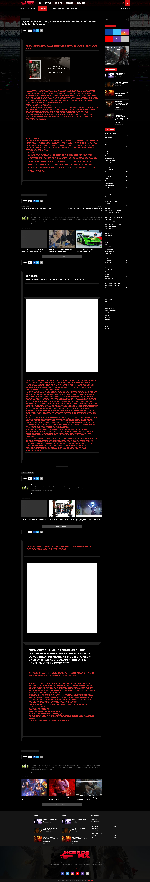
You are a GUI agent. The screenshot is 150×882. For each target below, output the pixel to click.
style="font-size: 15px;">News (112, 283)
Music (106, 237)
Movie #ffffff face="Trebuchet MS (113, 217)
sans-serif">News (109, 278)
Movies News (108, 235)
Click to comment (61, 256)
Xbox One (107, 328)
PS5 (106, 271)
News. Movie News (110, 251)
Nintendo (107, 256)
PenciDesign (90, 880)
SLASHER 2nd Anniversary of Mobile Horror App (36, 208)
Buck (106, 153)
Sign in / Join (32, 8)
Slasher (24, 472)
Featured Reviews (109, 183)
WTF (106, 324)
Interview (107, 206)
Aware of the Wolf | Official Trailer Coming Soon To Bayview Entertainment (34, 250)
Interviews (107, 208)
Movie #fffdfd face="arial (111, 215)
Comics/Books (109, 171)
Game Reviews (109, 190)
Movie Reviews (109, 228)
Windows (107, 319)
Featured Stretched (110, 185)
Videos (107, 315)
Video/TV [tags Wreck (110, 310)
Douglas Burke (25, 751)
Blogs (106, 144)
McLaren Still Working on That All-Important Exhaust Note (86, 250)
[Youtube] (125, 8)
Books (106, 151)
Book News (108, 146)
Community (81, 3)
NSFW (106, 258)
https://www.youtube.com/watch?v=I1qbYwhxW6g (52, 675)
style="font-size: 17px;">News (112, 285)
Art (106, 135)
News (39, 3)
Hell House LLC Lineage (111, 201)
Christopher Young (110, 160)
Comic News (108, 162)
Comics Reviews (109, 169)
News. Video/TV (109, 253)
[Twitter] (121, 8)
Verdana (107, 301)
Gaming (107, 196)
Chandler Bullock (109, 158)
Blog (106, 142)
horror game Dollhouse (27, 195)
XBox (106, 326)
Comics (107, 165)
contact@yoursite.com (78, 868)
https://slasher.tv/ (35, 450)
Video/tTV (107, 306)
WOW (106, 322)
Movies (107, 231)
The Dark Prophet (35, 751)
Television (107, 287)
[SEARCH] (127, 19)
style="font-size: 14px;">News (112, 281)
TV (105, 292)
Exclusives (58, 3)
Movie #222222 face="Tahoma (113, 210)
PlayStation (108, 265)
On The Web (108, 262)
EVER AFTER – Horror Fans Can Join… (62, 8)
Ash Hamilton (108, 137)
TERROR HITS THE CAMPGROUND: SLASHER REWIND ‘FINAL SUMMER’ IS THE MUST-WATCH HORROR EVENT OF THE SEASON (121, 118)
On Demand (108, 260)
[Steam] (129, 8)
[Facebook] (120, 8)
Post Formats (108, 269)
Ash (23, 27)
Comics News (108, 167)
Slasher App (30, 472)
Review (107, 274)
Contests (107, 174)
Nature (107, 242)
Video (106, 303)
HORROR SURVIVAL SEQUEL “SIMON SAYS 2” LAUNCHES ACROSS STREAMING (121, 93)
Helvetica (107, 203)
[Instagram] (123, 8)
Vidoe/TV (107, 317)
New (106, 244)
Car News (107, 156)
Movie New (108, 219)
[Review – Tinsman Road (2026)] (109, 75)
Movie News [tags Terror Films (113, 224)
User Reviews (108, 297)
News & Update (109, 249)
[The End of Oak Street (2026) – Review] (109, 84)
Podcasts (69, 3)
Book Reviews (108, 149)
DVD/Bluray (108, 176)
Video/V (107, 312)
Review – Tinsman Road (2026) (120, 74)
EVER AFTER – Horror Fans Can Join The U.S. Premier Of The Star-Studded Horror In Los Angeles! (121, 104)
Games (107, 192)
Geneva (107, 199)
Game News (24, 18)
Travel (106, 290)
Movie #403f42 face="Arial (112, 212)
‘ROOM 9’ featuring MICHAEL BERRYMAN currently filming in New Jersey (61, 250)
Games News (108, 194)
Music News (108, 240)
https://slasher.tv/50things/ (70, 420)
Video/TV (107, 308)
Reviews (48, 3)
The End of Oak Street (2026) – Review (121, 83)
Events (106, 178)
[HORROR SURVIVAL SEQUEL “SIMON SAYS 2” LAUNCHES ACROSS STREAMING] (109, 93)
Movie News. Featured (110, 226)
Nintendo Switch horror (40, 195)
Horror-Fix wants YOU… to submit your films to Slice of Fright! (87, 798)
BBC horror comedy (110, 140)
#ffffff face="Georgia (110, 133)
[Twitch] (127, 8)
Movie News (108, 221)
